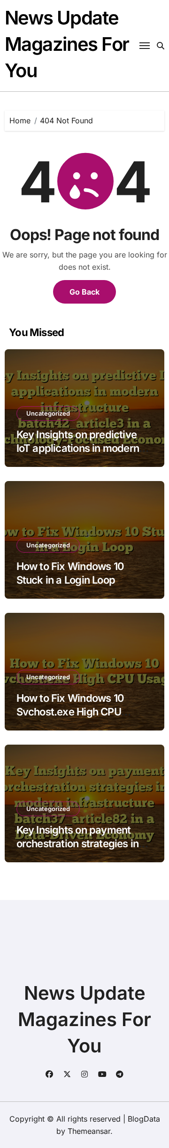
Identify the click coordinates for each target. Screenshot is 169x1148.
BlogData (144, 1119)
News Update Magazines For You (67, 44)
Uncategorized (48, 413)
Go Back (84, 292)
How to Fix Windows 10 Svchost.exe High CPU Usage (70, 711)
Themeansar (89, 1131)
